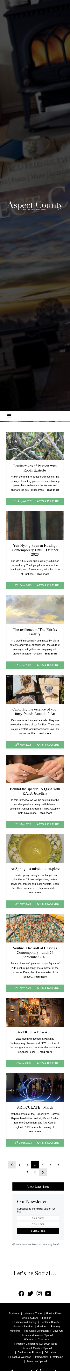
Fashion (46, 1317)
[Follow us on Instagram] (39, 1293)
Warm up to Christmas (36, 1339)
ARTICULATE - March (35, 1107)
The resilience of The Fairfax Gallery (35, 631)
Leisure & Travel (33, 1313)
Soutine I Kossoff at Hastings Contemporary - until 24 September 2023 (35, 952)
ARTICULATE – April (35, 1032)
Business (14, 1313)
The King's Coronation (36, 1330)
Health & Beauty (50, 1322)
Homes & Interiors (23, 1326)
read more (53, 489)
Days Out (58, 1330)
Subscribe (38, 1230)
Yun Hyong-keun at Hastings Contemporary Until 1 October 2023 (35, 550)
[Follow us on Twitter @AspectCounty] (30, 1293)
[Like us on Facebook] (21, 1293)
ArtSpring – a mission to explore (35, 868)
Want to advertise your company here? (37, 1244)
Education (50, 1352)
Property (55, 1326)
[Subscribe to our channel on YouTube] (48, 1293)
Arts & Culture (30, 1317)
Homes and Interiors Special (37, 1335)
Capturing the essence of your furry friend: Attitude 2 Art (35, 711)
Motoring (15, 1330)
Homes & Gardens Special (37, 1348)
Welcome (57, 1356)
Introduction (41, 1356)
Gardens (42, 1326)
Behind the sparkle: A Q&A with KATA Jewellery (35, 791)
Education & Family (25, 1322)
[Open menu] (9, 415)
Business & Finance (29, 1352)
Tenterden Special (37, 1361)
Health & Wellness (20, 1356)
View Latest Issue (38, 1186)
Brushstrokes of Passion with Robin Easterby (35, 468)
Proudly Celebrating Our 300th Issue (36, 1343)
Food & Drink (53, 1313)
